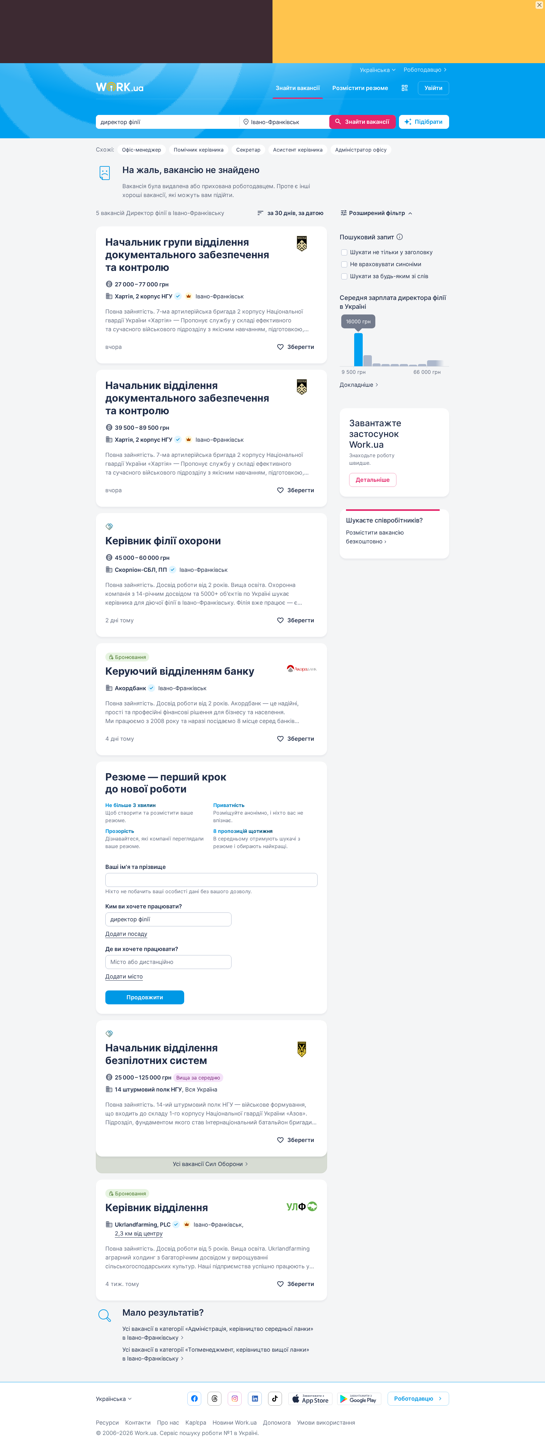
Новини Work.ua (235, 1422)
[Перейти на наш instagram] (235, 1399)
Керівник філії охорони (163, 541)
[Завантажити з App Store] (310, 1399)
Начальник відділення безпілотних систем (161, 1054)
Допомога (277, 1422)
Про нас (168, 1422)
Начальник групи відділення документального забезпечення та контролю (187, 254)
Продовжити (144, 997)
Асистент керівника (298, 149)
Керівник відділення (156, 1207)
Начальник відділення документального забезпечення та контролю (187, 398)
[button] (405, 88)
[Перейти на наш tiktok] (275, 1399)
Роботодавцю (423, 69)
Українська (111, 1399)
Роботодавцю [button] (413, 1398)
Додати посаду (126, 933)
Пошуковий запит (367, 237)
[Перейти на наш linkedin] (255, 1399)
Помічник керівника (199, 149)
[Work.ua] (119, 87)
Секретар (248, 149)
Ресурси (107, 1422)
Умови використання (326, 1422)
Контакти (138, 1422)
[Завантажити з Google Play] (359, 1399)
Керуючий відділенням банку (180, 671)
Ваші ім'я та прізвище (135, 867)
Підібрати (428, 121)
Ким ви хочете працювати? (143, 906)
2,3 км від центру (139, 1233)
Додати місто (124, 976)
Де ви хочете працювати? (141, 949)
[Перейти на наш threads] (214, 1399)
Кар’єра (195, 1422)
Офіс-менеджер (141, 149)
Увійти (433, 88)
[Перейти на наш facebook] (194, 1399)
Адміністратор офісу (361, 149)
